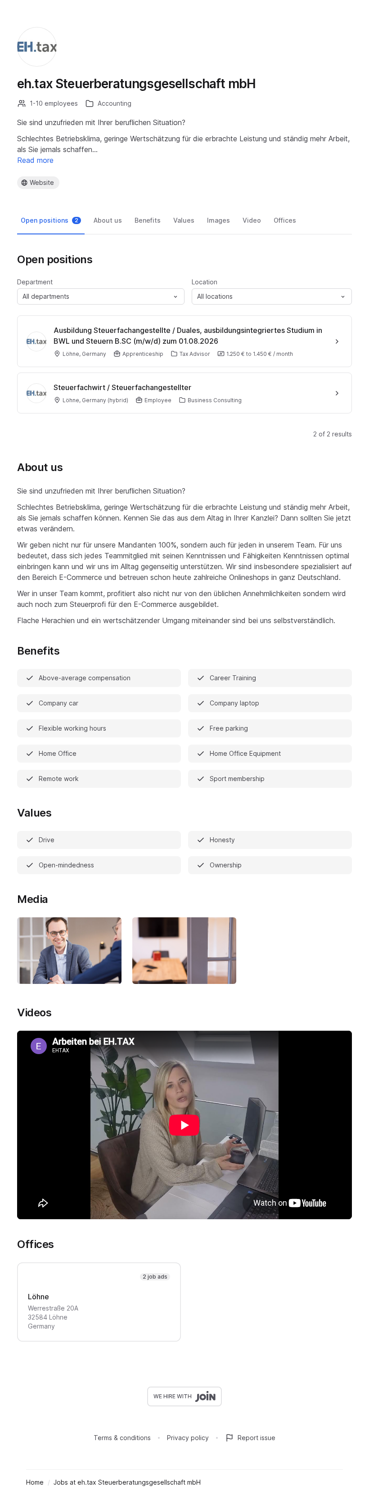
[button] (100, 296)
